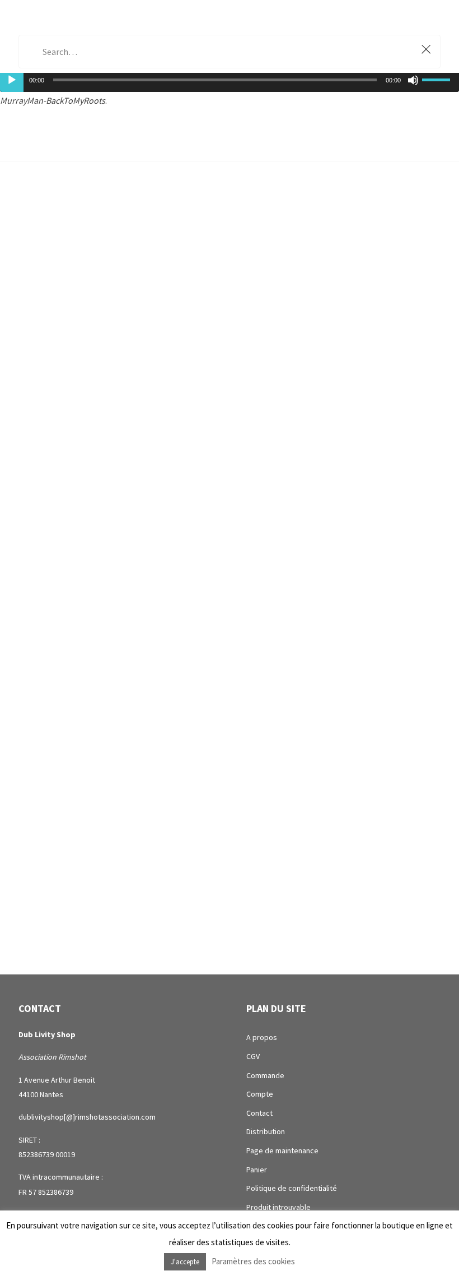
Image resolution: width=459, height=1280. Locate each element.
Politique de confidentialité (291, 1188)
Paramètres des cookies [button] (253, 1261)
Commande (265, 1075)
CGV (253, 1056)
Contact (259, 1113)
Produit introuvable (278, 1207)
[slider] (437, 78)
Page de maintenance (282, 1150)
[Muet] (413, 80)
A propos (261, 1037)
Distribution (265, 1131)
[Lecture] (11, 80)
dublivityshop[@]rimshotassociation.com (87, 1117)
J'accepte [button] (185, 1262)
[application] (229, 79)
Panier (256, 1170)
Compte (259, 1094)
